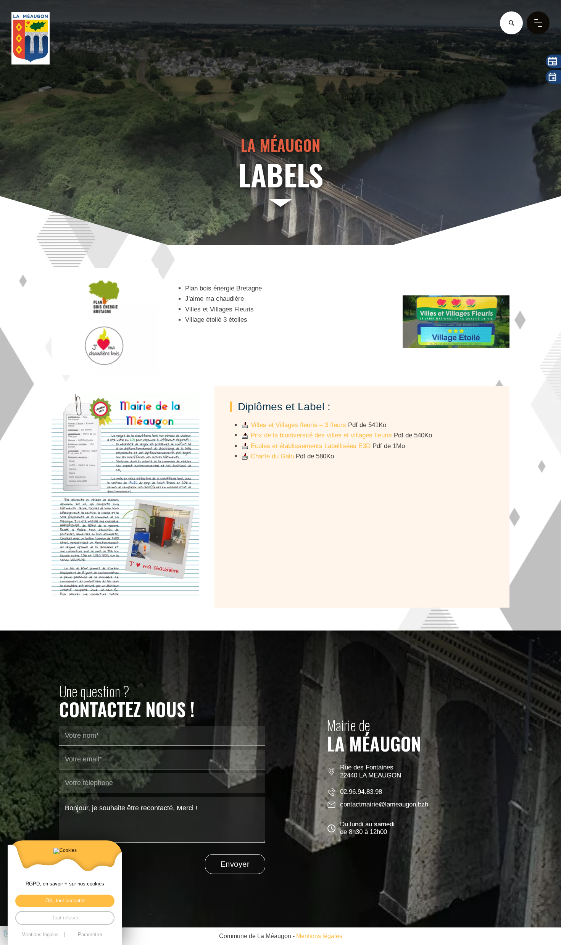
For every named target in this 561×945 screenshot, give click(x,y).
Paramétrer (90, 934)
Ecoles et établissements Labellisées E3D (310, 446)
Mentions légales (319, 935)
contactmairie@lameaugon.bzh (384, 804)
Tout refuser (65, 918)
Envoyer (235, 864)
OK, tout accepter (65, 900)
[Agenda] (553, 77)
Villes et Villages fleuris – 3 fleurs (298, 425)
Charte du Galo (272, 456)
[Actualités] (553, 61)
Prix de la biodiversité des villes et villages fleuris (321, 435)
